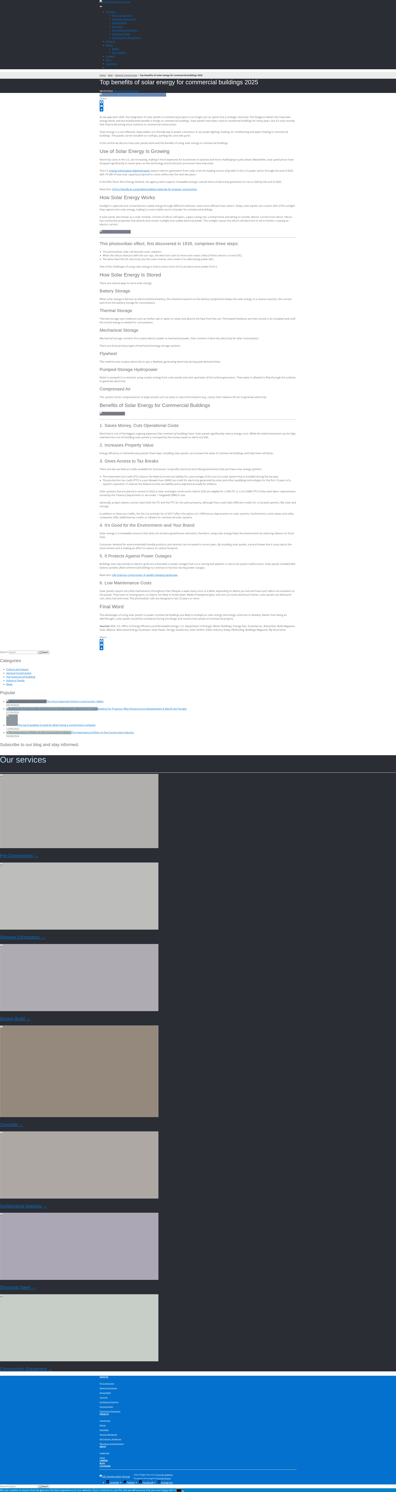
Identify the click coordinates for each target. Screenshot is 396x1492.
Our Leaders (119, 52)
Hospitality (104, 1430)
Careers (110, 56)
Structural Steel (121, 34)
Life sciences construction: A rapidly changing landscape (145, 575)
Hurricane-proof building (20, 677)
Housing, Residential (108, 1434)
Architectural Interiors (125, 30)
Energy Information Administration (129, 170)
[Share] (198, 109)
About (109, 45)
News (9, 684)
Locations (111, 63)
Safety (115, 49)
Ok (179, 1490)
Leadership (104, 1453)
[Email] (198, 106)
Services (110, 11)
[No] (182, 1491)
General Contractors (124, 19)
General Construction (125, 91)
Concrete (117, 26)
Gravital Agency (164, 1478)
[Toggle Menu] (101, 6)
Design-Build (119, 23)
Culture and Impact (17, 669)
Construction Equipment (126, 37)
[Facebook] (198, 102)
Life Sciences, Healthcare (110, 1439)
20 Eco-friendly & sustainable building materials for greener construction (154, 189)
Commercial (105, 1420)
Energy (103, 1425)
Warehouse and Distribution (112, 1444)
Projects (110, 41)
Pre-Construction (122, 15)
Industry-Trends (15, 680)
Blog (108, 60)
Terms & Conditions (164, 1474)
